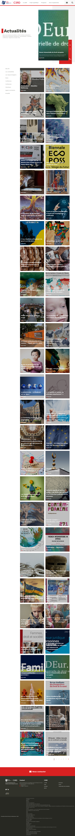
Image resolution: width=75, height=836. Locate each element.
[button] (70, 41)
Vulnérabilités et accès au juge (32, 139)
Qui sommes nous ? (29, 828)
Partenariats (61, 782)
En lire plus (41, 57)
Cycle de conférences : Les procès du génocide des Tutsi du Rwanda (37, 809)
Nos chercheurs (28, 820)
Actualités (45, 786)
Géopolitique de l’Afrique (55, 241)
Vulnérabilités (28, 834)
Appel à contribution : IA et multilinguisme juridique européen (55, 137)
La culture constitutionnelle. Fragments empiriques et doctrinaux (31, 264)
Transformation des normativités (64, 786)
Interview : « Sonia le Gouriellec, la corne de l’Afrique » (54, 341)
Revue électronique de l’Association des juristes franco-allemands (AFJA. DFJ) (31, 698)
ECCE (27, 811)
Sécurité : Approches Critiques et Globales (33, 831)
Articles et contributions (30, 802)
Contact (60, 784)
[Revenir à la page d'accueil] (11, 4)
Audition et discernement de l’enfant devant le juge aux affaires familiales (31, 622)
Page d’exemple (28, 823)
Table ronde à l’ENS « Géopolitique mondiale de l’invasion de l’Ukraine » (55, 290)
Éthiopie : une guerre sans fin (56, 368)
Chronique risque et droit (30, 807)
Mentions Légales (29, 819)
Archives (27, 801)
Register (27, 830)
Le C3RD (45, 782)
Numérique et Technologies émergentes (32, 821)
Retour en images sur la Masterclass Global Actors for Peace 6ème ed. (31, 162)
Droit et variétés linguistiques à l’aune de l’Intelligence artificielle (57, 213)
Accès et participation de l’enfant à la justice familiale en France (31, 366)
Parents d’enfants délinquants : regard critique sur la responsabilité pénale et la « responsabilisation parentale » (32, 671)
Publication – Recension (55, 547)
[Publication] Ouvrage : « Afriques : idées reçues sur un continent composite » (57, 749)
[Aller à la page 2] (68, 759)
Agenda (27, 800)
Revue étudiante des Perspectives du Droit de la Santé (56, 698)
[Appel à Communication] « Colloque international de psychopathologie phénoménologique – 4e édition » (30, 747)
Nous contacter (39, 772)
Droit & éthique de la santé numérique (32, 810)
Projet (45, 784)
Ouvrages (27, 822)
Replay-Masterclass (28, 547)
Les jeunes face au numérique (31, 190)
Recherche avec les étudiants (31, 829)
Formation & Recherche (30, 817)
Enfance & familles (29, 813)
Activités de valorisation (30, 798)
